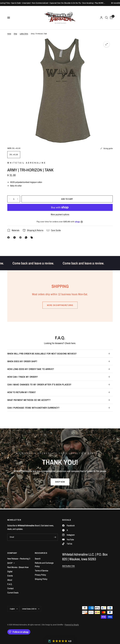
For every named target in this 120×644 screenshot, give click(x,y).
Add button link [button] (68, 566)
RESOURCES (41, 553)
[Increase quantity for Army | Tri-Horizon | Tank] (18, 199)
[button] (60, 481)
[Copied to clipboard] (32, 237)
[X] (15, 237)
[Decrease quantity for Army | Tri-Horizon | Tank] (9, 199)
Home (9, 34)
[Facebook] (9, 237)
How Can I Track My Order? (22, 376)
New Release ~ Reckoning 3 (18, 558)
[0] (111, 17)
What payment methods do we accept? (28, 400)
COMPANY (12, 553)
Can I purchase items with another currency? (33, 407)
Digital (9, 571)
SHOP (9, 563)
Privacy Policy (40, 574)
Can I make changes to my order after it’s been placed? (39, 384)
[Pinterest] (21, 237)
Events (10, 575)
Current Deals (12, 592)
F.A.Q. (9, 584)
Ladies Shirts (24, 34)
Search (38, 558)
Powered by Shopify (72, 624)
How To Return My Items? (21, 392)
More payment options (60, 214)
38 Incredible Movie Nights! (106, 3)
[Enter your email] (55, 537)
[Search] (106, 17)
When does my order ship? (22, 361)
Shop (15, 34)
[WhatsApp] (26, 237)
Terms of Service (41, 570)
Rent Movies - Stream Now (18, 567)
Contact (10, 588)
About (9, 579)
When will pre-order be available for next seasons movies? (42, 353)
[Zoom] (106, 44)
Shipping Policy (41, 579)
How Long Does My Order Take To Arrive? (30, 369)
